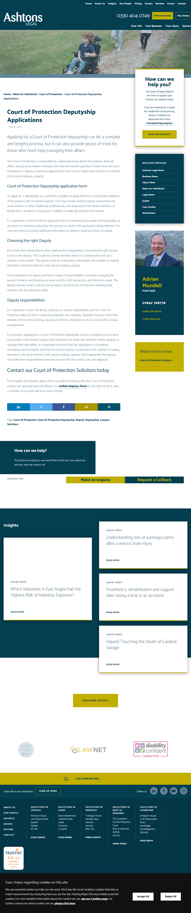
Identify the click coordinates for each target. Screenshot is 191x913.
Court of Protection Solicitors (155, 360)
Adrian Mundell (152, 282)
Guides (145, 201)
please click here (65, 903)
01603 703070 (93, 837)
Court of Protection (50, 94)
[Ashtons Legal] (23, 18)
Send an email (152, 312)
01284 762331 (120, 844)
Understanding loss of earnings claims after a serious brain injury (140, 540)
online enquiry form (73, 386)
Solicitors (12, 424)
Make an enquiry (162, 16)
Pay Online (183, 16)
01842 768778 (154, 303)
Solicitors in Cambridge (148, 808)
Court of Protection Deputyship (55, 420)
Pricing (138, 4)
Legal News (148, 195)
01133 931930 (65, 837)
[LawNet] (33, 750)
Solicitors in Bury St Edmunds (121, 810)
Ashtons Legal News (153, 170)
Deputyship (92, 420)
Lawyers (105, 420)
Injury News (148, 183)
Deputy (80, 420)
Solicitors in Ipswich (39, 808)
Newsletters (148, 213)
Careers (149, 4)
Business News (150, 177)
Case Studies (149, 207)
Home (88, 4)
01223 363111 (146, 841)
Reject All (170, 896)
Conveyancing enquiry (159, 123)
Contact (182, 4)
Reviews (159, 4)
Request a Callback (154, 480)
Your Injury (172, 26)
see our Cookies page (94, 899)
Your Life (136, 26)
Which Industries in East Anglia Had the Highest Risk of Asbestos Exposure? (46, 592)
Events (171, 4)
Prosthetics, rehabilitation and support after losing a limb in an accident (140, 592)
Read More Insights (95, 700)
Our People (125, 4)
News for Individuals (25, 94)
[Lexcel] (157, 750)
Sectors (186, 26)
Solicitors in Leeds (66, 808)
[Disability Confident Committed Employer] (95, 750)
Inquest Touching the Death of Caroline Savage (141, 644)
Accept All (143, 896)
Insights (112, 4)
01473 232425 (38, 837)
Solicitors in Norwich (94, 808)
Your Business (153, 26)
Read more (17, 612)
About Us (100, 4)
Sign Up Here (48, 791)
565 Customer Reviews (14, 865)
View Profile (151, 319)
